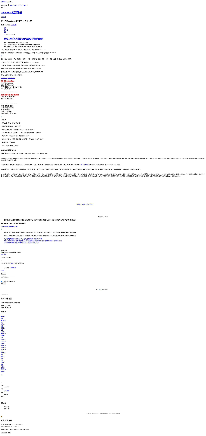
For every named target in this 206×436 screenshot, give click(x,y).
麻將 (2, 322)
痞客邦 (12, 263)
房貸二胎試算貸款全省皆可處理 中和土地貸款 (23, 39)
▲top (2, 270)
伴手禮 (3, 328)
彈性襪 (3, 316)
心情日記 (13, 25)
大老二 (3, 324)
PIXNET (91, 413)
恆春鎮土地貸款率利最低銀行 (85, 204)
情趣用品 (3, 333)
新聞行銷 (3, 352)
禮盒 (2, 326)
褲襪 (2, 318)
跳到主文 (3, 17)
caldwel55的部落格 (11, 12)
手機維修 (3, 341)
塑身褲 (3, 368)
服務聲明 (118, 413)
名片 (5, 32)
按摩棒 (3, 335)
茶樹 (2, 358)
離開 (9, 432)
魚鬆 (2, 330)
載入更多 (3, 273)
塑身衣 (3, 366)
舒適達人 (3, 347)
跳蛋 (2, 337)
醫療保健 (13, 267)
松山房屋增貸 (85, 165)
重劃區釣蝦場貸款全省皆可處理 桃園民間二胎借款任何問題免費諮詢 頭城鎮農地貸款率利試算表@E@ (33, 241)
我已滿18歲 (4, 432)
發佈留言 (3, 283)
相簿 (5, 28)
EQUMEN (3, 369)
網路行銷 (3, 349)
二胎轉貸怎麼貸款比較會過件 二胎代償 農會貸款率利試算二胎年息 (23, 239)
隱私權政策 (112, 413)
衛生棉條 (3, 345)
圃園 (2, 364)
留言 (16, 263)
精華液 (3, 356)
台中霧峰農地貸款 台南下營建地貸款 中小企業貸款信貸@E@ (21, 242)
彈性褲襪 (3, 320)
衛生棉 (3, 343)
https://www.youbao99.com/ (8, 78)
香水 (2, 360)
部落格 (6, 30)
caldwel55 (3, 254)
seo (1, 350)
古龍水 (3, 362)
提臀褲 (3, 371)
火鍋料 (3, 332)
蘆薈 (2, 354)
